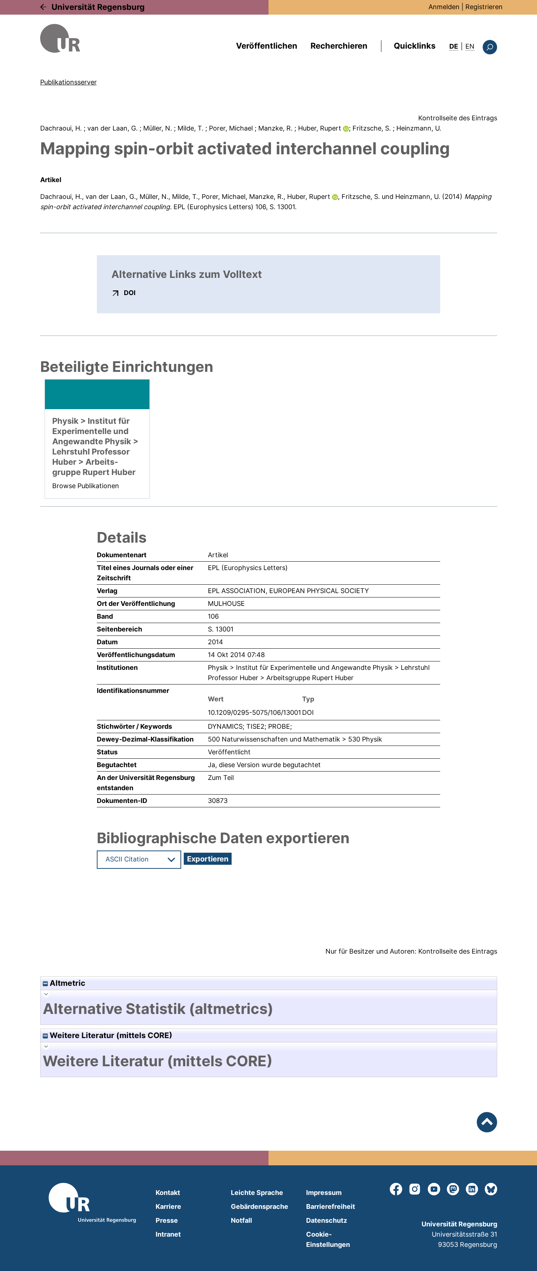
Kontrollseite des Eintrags (457, 118)
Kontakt (168, 1192)
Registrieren (484, 7)
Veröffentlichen (266, 45)
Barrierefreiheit (330, 1206)
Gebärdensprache (259, 1206)
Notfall (241, 1220)
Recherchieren (339, 45)
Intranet (168, 1234)
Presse (167, 1220)
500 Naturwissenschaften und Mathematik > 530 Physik (295, 739)
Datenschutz (326, 1220)
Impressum (324, 1192)
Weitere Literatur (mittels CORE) (110, 1035)
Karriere (168, 1206)
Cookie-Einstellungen (328, 1239)
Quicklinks (414, 45)
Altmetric (66, 983)
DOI (130, 292)
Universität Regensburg (98, 7)
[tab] (269, 1008)
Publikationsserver (68, 82)
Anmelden (444, 7)
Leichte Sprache (257, 1192)
